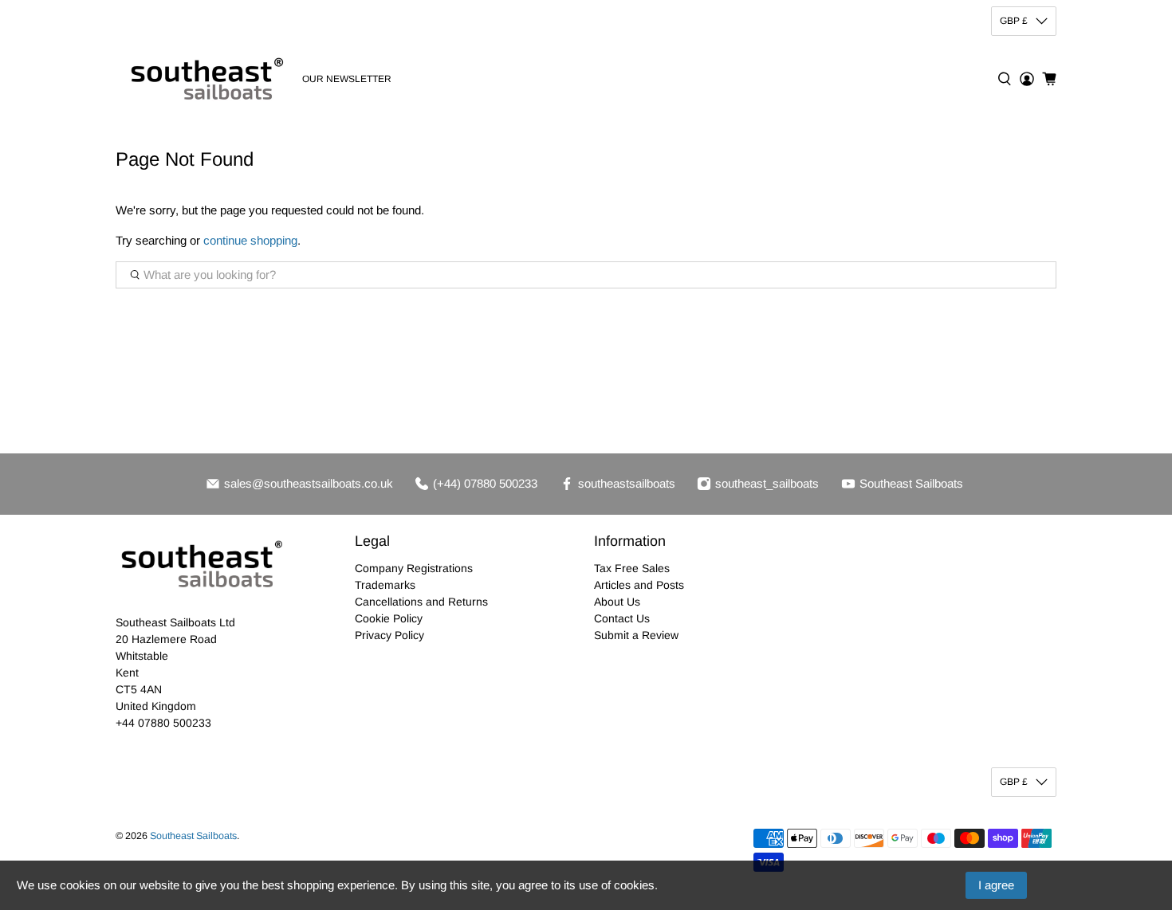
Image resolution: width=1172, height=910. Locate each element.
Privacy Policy (389, 635)
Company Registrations (414, 568)
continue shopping (250, 240)
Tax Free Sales (632, 568)
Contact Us (622, 618)
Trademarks (385, 585)
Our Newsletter (346, 78)
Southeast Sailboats (193, 835)
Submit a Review (636, 635)
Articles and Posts (639, 585)
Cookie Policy (389, 618)
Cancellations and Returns (421, 601)
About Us (617, 601)
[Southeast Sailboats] (204, 78)
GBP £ (1014, 20)
